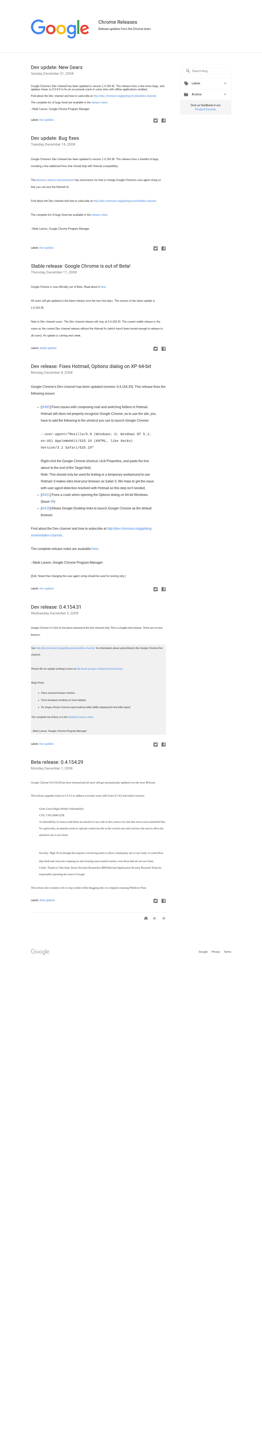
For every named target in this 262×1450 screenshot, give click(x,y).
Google (203, 951)
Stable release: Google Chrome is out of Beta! (80, 266)
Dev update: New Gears (56, 67)
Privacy (216, 951)
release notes (99, 102)
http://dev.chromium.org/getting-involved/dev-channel (124, 95)
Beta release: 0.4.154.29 (57, 762)
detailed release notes (80, 717)
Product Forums (205, 109)
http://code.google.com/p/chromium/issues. (99, 668)
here (103, 286)
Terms (227, 951)
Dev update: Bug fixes (55, 138)
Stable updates (48, 348)
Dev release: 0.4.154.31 (56, 607)
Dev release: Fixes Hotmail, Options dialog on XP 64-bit (91, 366)
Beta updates (47, 900)
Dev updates (47, 119)
